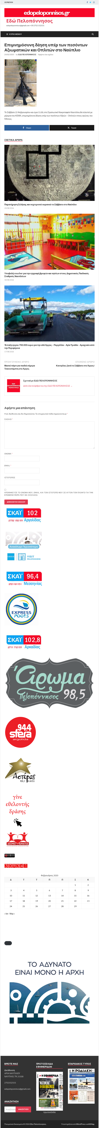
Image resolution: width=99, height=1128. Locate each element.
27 (49, 906)
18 (24, 901)
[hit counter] (16, 867)
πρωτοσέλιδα (49, 1112)
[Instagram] (93, 2)
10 (11, 895)
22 (75, 901)
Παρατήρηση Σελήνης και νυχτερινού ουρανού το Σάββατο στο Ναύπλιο (40, 204)
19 (36, 901)
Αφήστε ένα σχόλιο (45, 54)
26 (36, 906)
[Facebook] (87, 2)
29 (75, 906)
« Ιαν (6, 913)
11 (24, 895)
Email (7, 466)
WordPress (81, 1124)
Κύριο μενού (15, 34)
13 (49, 895)
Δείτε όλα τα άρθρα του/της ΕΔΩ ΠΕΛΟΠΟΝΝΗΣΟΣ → (47, 386)
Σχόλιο (8, 419)
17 (11, 901)
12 (36, 895)
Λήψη (8, 943)
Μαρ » (12, 913)
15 (75, 895)
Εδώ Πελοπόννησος (29, 21)
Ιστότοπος (9, 478)
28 (62, 906)
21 (62, 901)
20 (49, 901)
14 (62, 895)
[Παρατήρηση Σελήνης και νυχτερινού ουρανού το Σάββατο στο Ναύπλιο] (49, 201)
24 (11, 906)
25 (24, 906)
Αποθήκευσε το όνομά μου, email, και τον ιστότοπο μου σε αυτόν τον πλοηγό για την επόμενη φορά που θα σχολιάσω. (48, 494)
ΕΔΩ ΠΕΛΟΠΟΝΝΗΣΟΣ (27, 54)
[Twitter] (90, 2)
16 (88, 895)
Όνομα (8, 454)
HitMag (91, 1124)
